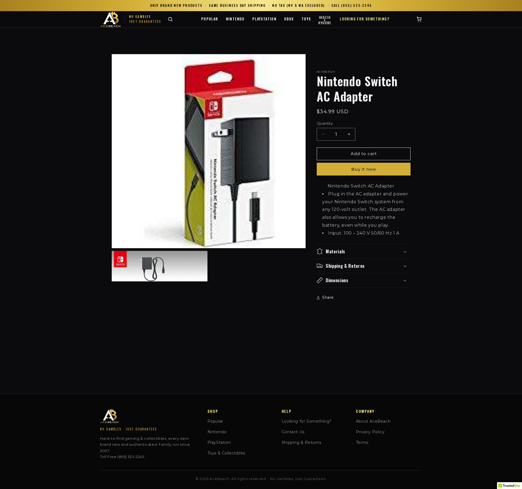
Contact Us (293, 431)
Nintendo (235, 18)
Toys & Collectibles (226, 453)
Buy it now (363, 169)
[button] (364, 251)
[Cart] (419, 19)
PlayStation (264, 18)
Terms (362, 442)
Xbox (289, 18)
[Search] (170, 19)
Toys (306, 18)
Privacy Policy (370, 431)
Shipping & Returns (301, 442)
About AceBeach (373, 421)
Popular (209, 18)
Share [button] (328, 297)
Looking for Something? (364, 18)
